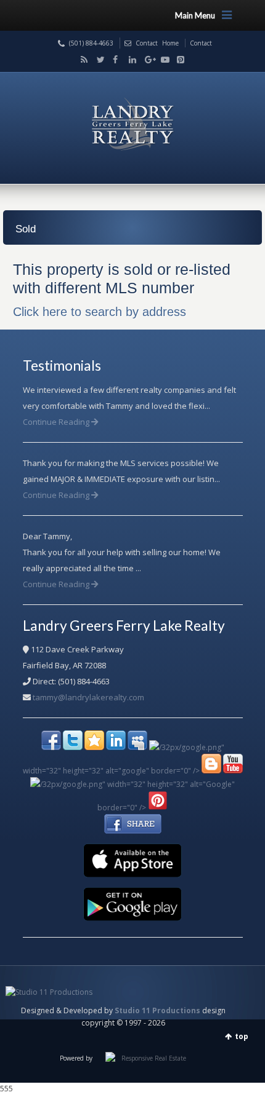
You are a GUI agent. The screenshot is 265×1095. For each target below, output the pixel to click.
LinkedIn (130, 59)
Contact (147, 43)
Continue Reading (57, 421)
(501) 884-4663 (91, 43)
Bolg (82, 59)
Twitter (98, 59)
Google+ (146, 59)
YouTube (162, 59)
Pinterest (177, 59)
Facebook (114, 59)
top (241, 1036)
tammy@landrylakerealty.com (88, 697)
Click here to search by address (99, 311)
